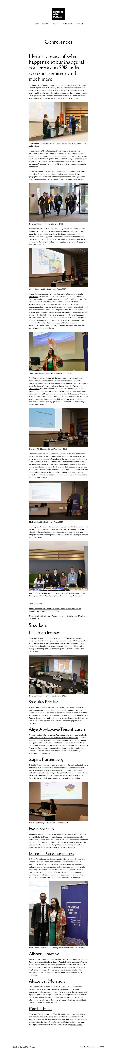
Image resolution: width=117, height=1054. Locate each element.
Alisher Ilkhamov (77, 239)
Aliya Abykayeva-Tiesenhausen (57, 729)
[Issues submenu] (58, 23)
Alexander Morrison (36, 391)
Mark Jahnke (40, 467)
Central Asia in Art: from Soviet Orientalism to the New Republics (53, 738)
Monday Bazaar (76, 1025)
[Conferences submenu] (72, 23)
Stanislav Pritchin (69, 231)
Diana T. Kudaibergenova (51, 853)
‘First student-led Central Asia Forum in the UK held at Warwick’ (53, 616)
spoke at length (81, 156)
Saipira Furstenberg (46, 759)
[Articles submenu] (48, 23)
